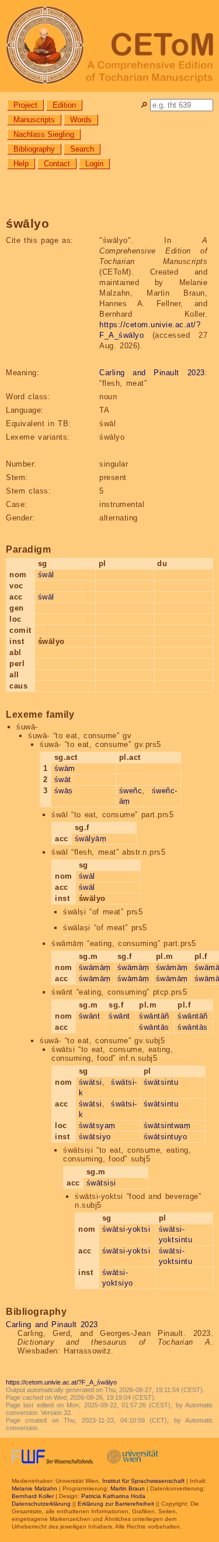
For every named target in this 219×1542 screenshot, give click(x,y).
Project (25, 105)
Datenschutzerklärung (41, 1503)
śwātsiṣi (101, 1182)
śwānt (89, 1016)
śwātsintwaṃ (167, 1125)
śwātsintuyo (165, 1136)
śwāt (62, 779)
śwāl (46, 574)
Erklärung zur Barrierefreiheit (116, 1503)
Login (94, 163)
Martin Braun (127, 1488)
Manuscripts (34, 119)
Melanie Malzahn (34, 1488)
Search (82, 149)
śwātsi (90, 1082)
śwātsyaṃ (97, 1125)
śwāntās (154, 1027)
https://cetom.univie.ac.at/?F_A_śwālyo (61, 1382)
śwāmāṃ (95, 967)
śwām (64, 768)
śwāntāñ (154, 1016)
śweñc (130, 790)
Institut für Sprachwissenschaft (143, 1481)
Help (21, 163)
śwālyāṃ (91, 838)
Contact (57, 163)
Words (81, 119)
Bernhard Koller (33, 1496)
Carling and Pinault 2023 (152, 372)
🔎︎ (144, 105)
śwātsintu (161, 1082)
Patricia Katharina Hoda (113, 1496)
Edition (64, 105)
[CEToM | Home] (109, 46)
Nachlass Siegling (43, 134)
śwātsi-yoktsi (126, 1229)
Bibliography (34, 149)
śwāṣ (63, 790)
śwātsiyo (95, 1136)
